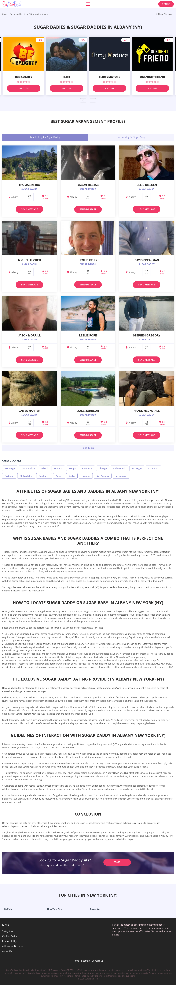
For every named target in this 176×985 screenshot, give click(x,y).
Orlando (58, 468)
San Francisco (28, 468)
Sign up (166, 4)
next (93, 100)
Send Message (29, 209)
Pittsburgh (44, 476)
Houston (86, 476)
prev (83, 100)
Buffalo (8, 909)
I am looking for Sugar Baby (131, 137)
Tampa (72, 468)
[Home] (18, 4)
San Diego (10, 468)
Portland (9, 476)
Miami (44, 468)
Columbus (87, 468)
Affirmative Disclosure (13, 946)
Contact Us (97, 960)
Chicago (103, 468)
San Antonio (103, 476)
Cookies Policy (9, 936)
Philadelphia (26, 476)
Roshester (95, 909)
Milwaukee (121, 476)
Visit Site (24, 88)
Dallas (72, 476)
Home (76, 960)
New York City (54, 909)
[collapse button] (88, 448)
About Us (7, 951)
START (117, 862)
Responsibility (9, 941)
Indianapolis (119, 468)
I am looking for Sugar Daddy (45, 137)
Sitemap (85, 960)
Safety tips (7, 931)
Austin (59, 476)
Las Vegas (137, 468)
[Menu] (88, 4)
